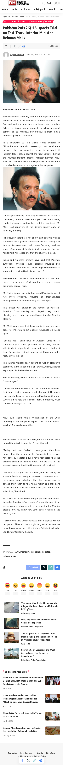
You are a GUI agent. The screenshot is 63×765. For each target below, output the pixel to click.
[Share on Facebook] (10, 46)
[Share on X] (14, 46)
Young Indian (41, 660)
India (23, 613)
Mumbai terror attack (30, 552)
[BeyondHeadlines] (20, 3)
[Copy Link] (19, 46)
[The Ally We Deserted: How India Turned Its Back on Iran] (52, 716)
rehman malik (9, 556)
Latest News (10, 22)
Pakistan (46, 552)
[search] (43, 3)
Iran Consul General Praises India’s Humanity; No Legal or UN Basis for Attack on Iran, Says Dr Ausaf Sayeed (21, 698)
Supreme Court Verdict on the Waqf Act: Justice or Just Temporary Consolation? (38, 653)
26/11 (17, 552)
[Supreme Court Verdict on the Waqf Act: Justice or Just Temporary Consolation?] (11, 653)
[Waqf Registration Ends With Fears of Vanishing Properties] (11, 623)
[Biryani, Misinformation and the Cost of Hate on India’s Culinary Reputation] (52, 730)
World (48, 22)
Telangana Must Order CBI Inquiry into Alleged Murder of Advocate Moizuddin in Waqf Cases (39, 606)
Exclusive (24, 627)
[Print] (24, 46)
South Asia (36, 22)
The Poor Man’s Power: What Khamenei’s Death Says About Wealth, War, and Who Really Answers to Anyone (23, 680)
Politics (24, 22)
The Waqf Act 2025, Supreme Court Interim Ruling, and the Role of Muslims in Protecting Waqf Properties (39, 636)
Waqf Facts (30, 613)
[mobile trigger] (5, 3)
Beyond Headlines (17, 55)
